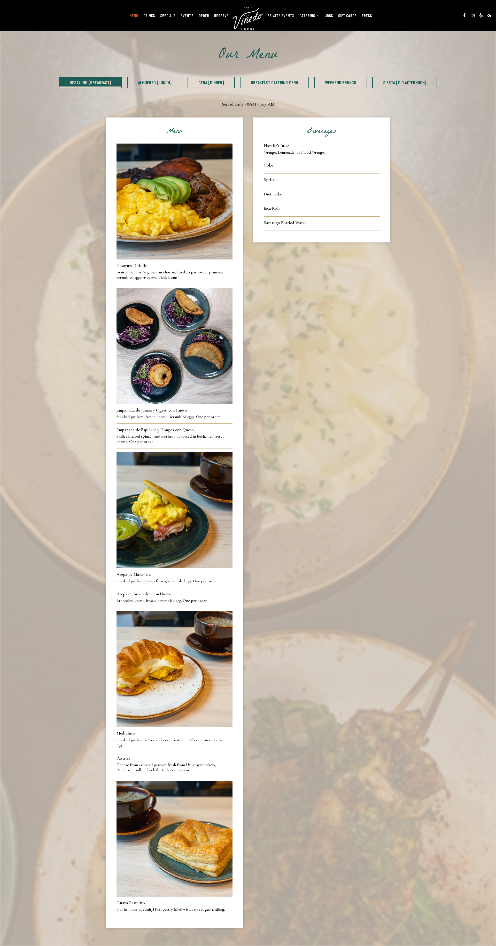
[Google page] (489, 15)
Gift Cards (347, 15)
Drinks (149, 15)
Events (187, 15)
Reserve (221, 15)
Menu (133, 15)
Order (204, 15)
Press (367, 15)
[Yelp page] (481, 15)
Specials (167, 15)
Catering (307, 15)
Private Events (280, 15)
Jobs (329, 15)
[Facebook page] (464, 15)
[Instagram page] (473, 15)
